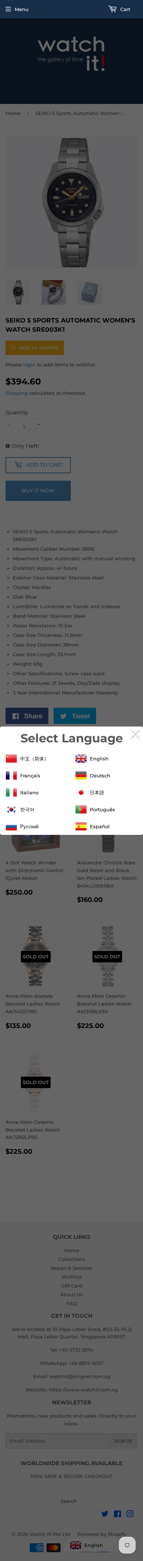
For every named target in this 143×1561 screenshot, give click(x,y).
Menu (22, 9)
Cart (124, 9)
